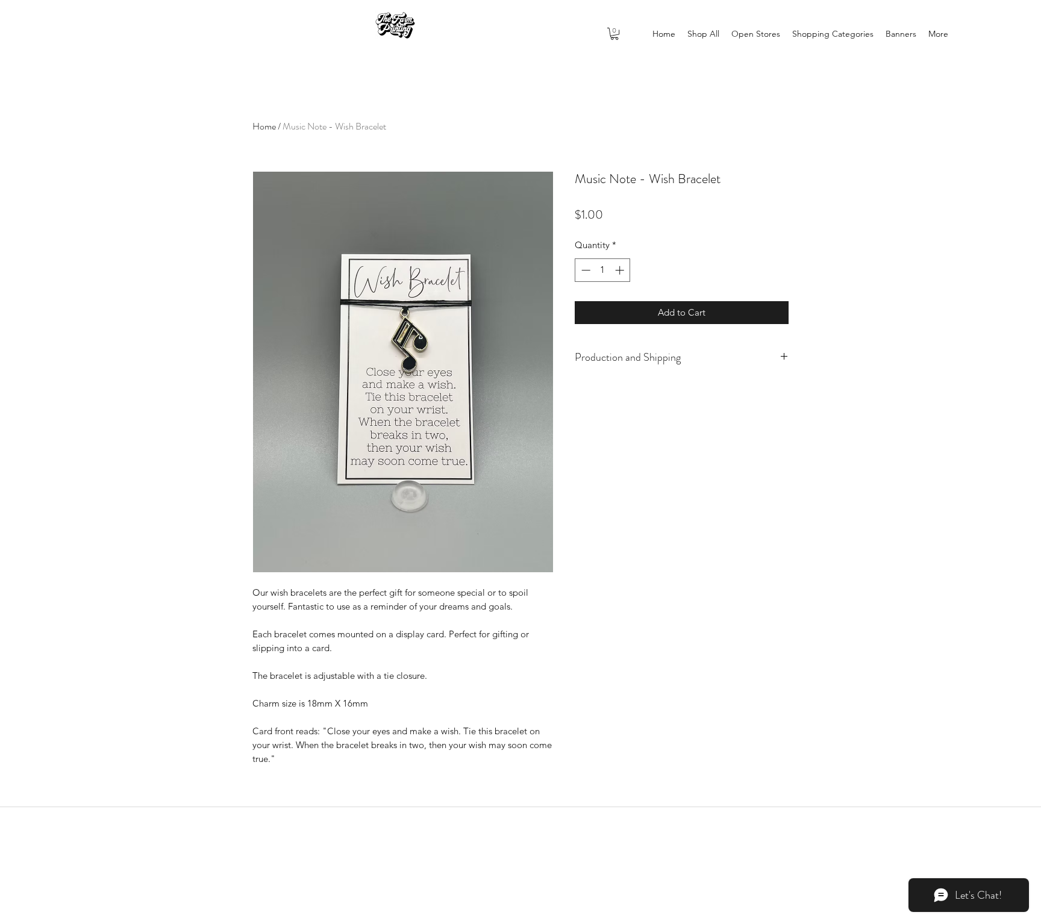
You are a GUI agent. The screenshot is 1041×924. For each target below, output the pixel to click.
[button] (614, 34)
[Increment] (621, 270)
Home (264, 126)
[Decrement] (585, 270)
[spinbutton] (603, 270)
